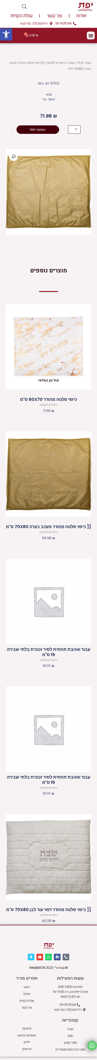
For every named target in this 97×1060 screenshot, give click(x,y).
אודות (81, 15)
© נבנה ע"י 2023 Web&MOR (48, 968)
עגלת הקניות (21, 15)
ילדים (27, 1042)
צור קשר (54, 15)
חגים (70, 1035)
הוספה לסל (38, 129)
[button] (6, 34)
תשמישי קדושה (26, 1035)
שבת (72, 63)
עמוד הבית (84, 63)
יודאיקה (26, 1028)
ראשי (26, 987)
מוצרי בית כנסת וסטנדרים (70, 1049)
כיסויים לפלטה (56, 63)
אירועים (26, 1049)
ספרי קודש (70, 1042)
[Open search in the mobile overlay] (24, 6)
